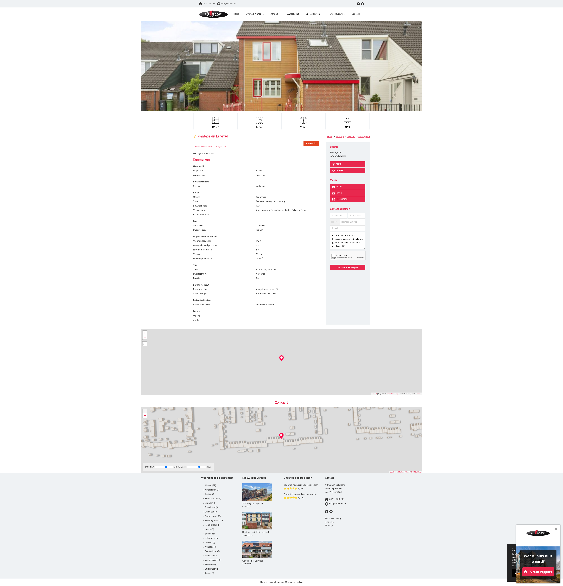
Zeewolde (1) (211, 564)
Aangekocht (293, 14)
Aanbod (274, 14)
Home (236, 14)
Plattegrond (341, 199)
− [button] (145, 337)
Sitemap (329, 525)
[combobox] (335, 222)
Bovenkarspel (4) (213, 498)
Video (339, 186)
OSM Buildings (416, 472)
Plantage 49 (364, 136)
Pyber (407, 472)
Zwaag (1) (209, 573)
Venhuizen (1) (211, 556)
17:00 (208, 467)
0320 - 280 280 (336, 499)
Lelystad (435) (211, 538)
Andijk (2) (209, 494)
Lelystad (351, 136)
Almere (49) (210, 485)
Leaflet (374, 394)
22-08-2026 (180, 467)
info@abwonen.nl (337, 503)
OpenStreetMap (392, 394)
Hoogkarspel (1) (212, 525)
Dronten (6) (210, 503)
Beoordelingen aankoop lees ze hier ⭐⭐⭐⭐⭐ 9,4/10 (301, 486)
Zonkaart (340, 170)
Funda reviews (336, 14)
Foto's (339, 193)
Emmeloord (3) (211, 507)
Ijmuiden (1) (210, 534)
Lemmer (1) (210, 542)
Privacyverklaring (333, 518)
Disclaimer (329, 522)
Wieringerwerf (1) (213, 560)
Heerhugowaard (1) (214, 520)
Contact (356, 14)
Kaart (338, 164)
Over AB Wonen (253, 14)
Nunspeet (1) (211, 547)
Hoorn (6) (209, 529)
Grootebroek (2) (213, 516)
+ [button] (145, 333)
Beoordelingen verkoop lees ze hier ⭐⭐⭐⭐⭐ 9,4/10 (301, 496)
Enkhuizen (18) (211, 512)
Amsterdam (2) (212, 490)
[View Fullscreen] (145, 344)
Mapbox (419, 394)
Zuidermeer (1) (211, 569)
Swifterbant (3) (212, 551)
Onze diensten (313, 14)
